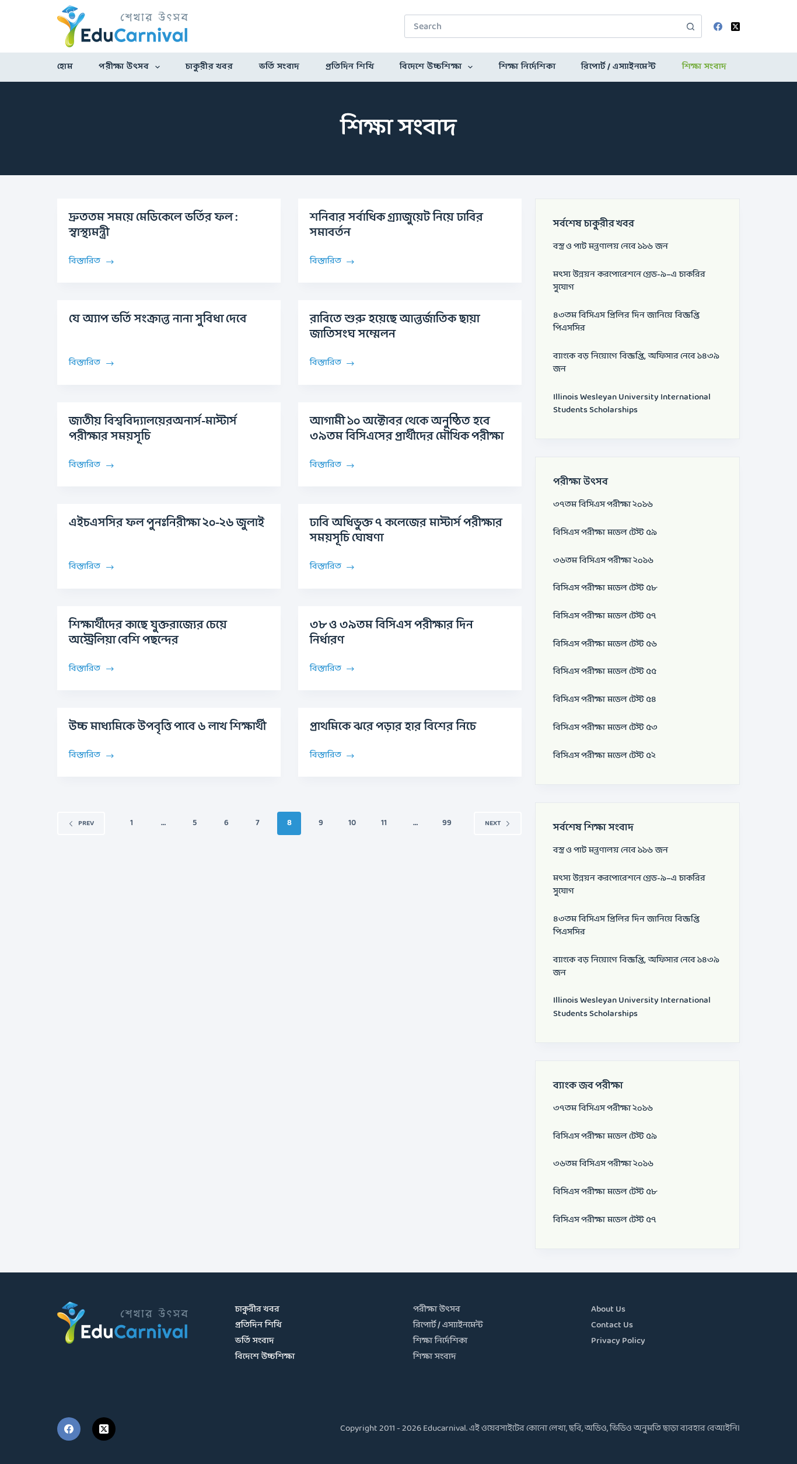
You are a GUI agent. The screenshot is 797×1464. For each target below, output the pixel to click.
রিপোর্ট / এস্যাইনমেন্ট (618, 67)
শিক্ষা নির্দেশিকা (527, 67)
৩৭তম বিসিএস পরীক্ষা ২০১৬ (603, 505)
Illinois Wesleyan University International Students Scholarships (632, 404)
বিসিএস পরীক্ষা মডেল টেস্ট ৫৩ (605, 728)
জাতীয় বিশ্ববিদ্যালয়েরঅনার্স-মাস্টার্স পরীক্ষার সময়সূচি (153, 429)
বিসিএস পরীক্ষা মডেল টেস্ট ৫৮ (605, 588)
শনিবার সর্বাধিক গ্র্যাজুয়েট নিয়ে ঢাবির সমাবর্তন (396, 225)
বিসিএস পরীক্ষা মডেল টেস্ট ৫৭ (604, 616)
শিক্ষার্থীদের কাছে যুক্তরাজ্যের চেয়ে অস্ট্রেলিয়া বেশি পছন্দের (148, 633)
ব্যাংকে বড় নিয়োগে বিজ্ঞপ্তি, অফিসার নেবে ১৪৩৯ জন (636, 363)
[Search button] (690, 26)
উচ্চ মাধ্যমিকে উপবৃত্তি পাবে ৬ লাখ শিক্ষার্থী (167, 727)
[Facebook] (718, 26)
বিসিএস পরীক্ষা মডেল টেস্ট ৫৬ (605, 644)
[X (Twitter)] (735, 26)
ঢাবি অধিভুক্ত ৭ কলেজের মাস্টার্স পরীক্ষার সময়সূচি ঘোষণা (406, 530)
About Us (608, 1309)
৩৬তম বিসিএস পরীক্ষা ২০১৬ (603, 561)
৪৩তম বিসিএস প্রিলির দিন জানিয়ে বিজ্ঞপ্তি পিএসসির (626, 322)
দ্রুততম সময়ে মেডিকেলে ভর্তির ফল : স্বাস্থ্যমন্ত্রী (153, 225)
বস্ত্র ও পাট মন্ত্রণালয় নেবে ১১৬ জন (610, 246)
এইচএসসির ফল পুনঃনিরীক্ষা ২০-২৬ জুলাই (166, 523)
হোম (65, 67)
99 (447, 823)
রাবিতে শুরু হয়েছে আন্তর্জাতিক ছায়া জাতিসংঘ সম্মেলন (395, 327)
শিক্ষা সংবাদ (704, 67)
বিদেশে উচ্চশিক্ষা (431, 67)
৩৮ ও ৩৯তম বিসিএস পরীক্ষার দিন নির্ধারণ (391, 633)
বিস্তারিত (85, 260)
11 (384, 823)
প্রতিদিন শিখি (350, 67)
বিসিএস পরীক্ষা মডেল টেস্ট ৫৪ (604, 700)
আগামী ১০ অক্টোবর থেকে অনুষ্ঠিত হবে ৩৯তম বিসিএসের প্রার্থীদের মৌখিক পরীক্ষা (407, 429)
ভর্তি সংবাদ (279, 67)
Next (493, 823)
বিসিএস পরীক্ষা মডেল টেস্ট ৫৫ (604, 672)
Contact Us (612, 1325)
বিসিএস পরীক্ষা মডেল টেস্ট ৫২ (604, 756)
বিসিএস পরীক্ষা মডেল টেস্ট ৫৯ (605, 533)
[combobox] (542, 26)
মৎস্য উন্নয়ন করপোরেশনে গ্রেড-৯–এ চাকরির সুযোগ (629, 281)
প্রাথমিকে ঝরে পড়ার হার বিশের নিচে (393, 727)
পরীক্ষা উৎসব (124, 67)
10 (352, 823)
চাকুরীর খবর (209, 67)
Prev (86, 823)
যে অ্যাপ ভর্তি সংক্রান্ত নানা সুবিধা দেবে (158, 319)
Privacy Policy (618, 1341)
